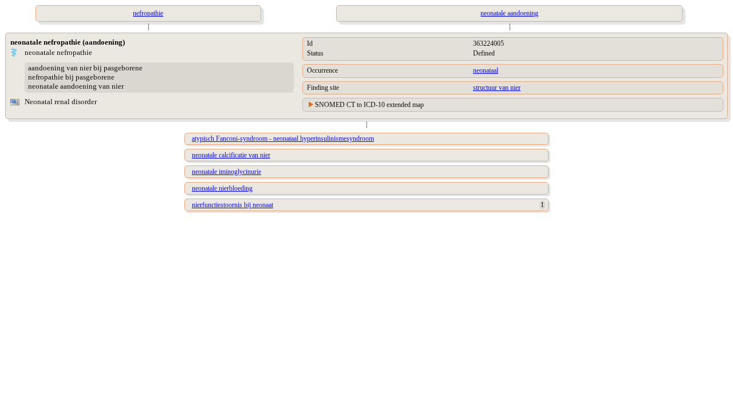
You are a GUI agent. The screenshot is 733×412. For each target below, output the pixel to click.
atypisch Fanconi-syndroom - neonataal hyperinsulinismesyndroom (283, 138)
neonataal (485, 70)
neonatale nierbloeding (222, 188)
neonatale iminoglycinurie (226, 172)
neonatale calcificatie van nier (231, 155)
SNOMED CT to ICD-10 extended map (369, 105)
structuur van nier (497, 88)
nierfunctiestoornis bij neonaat (232, 205)
